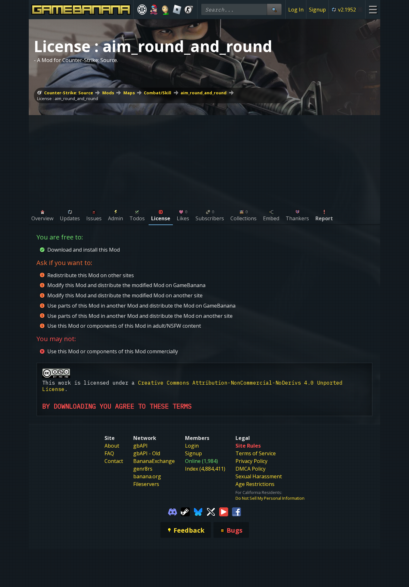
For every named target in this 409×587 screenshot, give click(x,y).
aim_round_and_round (204, 93)
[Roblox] (177, 9)
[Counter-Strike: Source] (189, 9)
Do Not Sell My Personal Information (270, 498)
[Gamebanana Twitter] (211, 511)
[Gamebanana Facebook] (236, 511)
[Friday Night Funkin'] (154, 9)
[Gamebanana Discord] (172, 511)
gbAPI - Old (146, 453)
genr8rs (142, 468)
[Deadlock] (142, 9)
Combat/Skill (157, 93)
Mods (108, 93)
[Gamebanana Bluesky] (198, 511)
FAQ (109, 453)
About (111, 445)
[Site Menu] (372, 9)
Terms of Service (255, 453)
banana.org (147, 476)
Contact (113, 461)
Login (192, 445)
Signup (317, 9)
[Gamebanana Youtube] (224, 511)
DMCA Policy (250, 468)
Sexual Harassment (258, 476)
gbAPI (140, 445)
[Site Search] (274, 9)
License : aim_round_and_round (67, 98)
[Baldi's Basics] (165, 9)
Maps (129, 93)
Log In (296, 9)
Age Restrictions (254, 484)
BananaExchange (154, 461)
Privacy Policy (251, 461)
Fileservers (146, 484)
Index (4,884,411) (205, 468)
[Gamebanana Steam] (185, 511)
